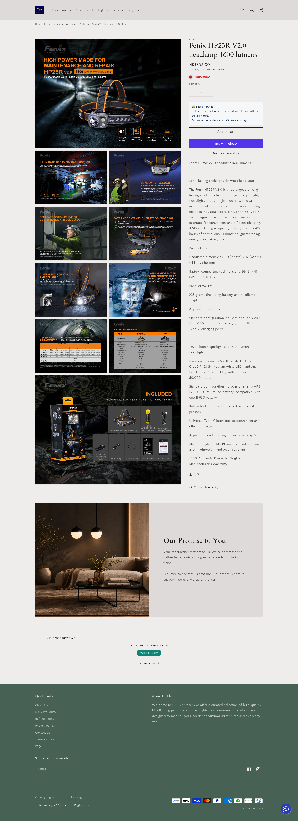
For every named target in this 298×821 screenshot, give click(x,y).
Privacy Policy (45, 725)
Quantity (194, 84)
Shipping (194, 69)
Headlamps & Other (64, 24)
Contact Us (42, 732)
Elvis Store (257, 808)
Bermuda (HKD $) (49, 805)
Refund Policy (44, 718)
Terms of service (46, 739)
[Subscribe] (105, 769)
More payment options (226, 153)
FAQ (38, 746)
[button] (61, 10)
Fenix (47, 24)
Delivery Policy (45, 711)
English (78, 805)
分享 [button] (197, 474)
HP (79, 24)
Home (38, 24)
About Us (41, 705)
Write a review (149, 652)
